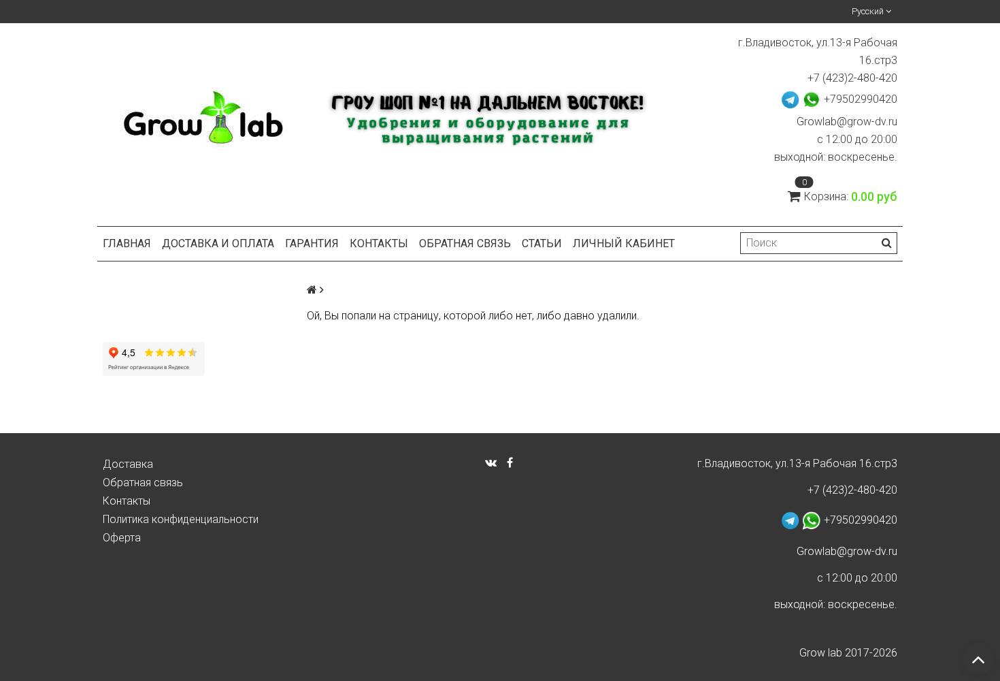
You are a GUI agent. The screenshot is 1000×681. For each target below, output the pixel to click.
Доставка (128, 464)
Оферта (122, 537)
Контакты (379, 243)
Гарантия (312, 243)
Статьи (542, 243)
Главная (127, 243)
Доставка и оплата (218, 243)
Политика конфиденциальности (181, 519)
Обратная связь (465, 243)
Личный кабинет (624, 243)
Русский (869, 11)
